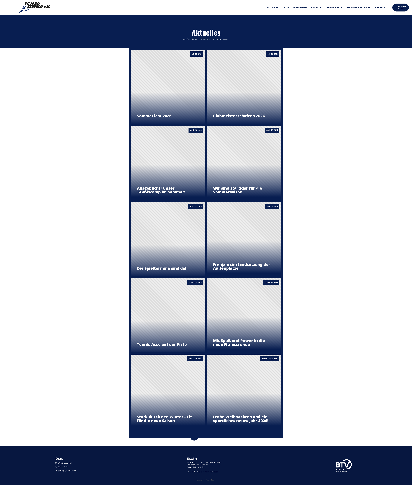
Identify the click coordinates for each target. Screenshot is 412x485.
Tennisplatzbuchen (401, 7)
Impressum (199, 480)
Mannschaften (357, 7)
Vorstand (300, 7)
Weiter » (216, 436)
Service (380, 7)
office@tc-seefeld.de (65, 463)
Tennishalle (333, 7)
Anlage (316, 7)
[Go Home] (34, 7)
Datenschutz (210, 480)
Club (286, 7)
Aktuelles (271, 7)
